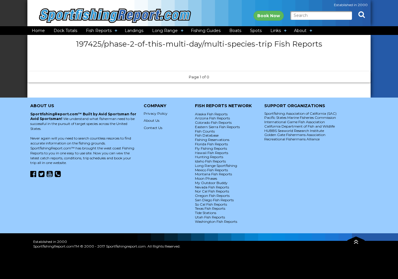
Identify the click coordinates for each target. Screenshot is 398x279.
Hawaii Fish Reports (211, 153)
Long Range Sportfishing (216, 165)
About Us (151, 120)
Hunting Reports (209, 157)
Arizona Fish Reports (212, 118)
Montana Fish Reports (213, 174)
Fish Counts (205, 131)
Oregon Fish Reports (212, 195)
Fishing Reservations (212, 139)
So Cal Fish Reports (211, 204)
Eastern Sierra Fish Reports (217, 127)
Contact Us (153, 128)
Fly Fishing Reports (211, 148)
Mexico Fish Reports (211, 170)
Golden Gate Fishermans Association (294, 135)
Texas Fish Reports (210, 208)
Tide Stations (205, 213)
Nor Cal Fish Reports (212, 191)
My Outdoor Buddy (211, 183)
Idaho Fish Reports (210, 161)
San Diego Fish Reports (214, 200)
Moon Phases (206, 178)
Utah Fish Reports (210, 217)
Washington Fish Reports (216, 221)
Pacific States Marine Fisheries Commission (300, 117)
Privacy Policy (156, 113)
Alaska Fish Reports (211, 114)
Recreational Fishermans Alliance (292, 139)
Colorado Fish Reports (213, 122)
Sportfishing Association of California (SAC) (300, 113)
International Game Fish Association (294, 122)
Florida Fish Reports (211, 144)
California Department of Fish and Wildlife (299, 126)
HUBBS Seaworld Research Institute (294, 130)
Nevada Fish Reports (212, 187)
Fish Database (207, 135)
